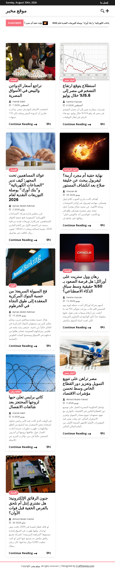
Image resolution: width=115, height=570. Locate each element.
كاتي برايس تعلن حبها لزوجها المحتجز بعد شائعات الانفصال (26, 402)
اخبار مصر (69, 80)
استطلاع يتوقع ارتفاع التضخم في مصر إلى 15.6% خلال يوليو (79, 90)
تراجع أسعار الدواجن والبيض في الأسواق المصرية (25, 90)
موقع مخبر (16, 10)
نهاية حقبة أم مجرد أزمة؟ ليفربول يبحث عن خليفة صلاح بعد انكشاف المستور (84, 180)
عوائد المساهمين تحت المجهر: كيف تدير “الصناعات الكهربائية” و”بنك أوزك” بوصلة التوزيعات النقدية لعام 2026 (26, 187)
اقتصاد (13, 80)
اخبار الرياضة (70, 169)
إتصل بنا (104, 2)
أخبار (12, 285)
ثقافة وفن (15, 391)
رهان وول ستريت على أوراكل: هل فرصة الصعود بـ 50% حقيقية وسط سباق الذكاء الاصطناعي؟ (84, 284)
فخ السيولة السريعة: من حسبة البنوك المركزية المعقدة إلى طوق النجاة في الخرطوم (28, 298)
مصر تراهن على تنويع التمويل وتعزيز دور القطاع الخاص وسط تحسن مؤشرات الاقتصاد (83, 386)
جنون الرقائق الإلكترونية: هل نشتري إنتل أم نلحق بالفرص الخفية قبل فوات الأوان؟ (28, 505)
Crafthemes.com (85, 566)
